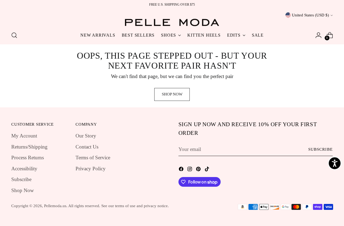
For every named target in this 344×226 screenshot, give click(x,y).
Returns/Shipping (29, 147)
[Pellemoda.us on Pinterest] (199, 170)
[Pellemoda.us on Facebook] (181, 170)
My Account (24, 136)
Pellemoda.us (55, 206)
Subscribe (21, 179)
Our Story (86, 136)
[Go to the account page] (318, 35)
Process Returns (27, 157)
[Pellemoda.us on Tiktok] (207, 170)
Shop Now (22, 190)
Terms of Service (93, 157)
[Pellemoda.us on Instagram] (190, 170)
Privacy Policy (91, 168)
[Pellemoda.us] (172, 22)
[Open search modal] (14, 35)
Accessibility (24, 168)
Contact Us (87, 147)
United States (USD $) (310, 15)
